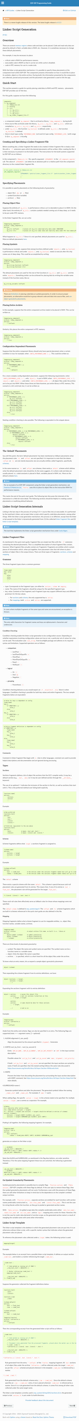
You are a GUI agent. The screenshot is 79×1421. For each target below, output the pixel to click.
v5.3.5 (59, 22)
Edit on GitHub (70, 10)
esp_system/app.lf (33, 909)
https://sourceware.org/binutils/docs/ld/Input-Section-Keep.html (50, 1078)
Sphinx (12, 1417)
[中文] (5, 35)
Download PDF (70, 1417)
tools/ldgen (63, 531)
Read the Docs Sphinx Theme (43, 1417)
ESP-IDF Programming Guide (40, 3)
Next (72, 1406)
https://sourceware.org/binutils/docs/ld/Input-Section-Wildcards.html (33, 1068)
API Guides (10, 10)
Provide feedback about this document (39, 1400)
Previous (8, 1406)
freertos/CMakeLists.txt (12, 487)
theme (23, 1417)
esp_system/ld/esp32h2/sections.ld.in (47, 1393)
